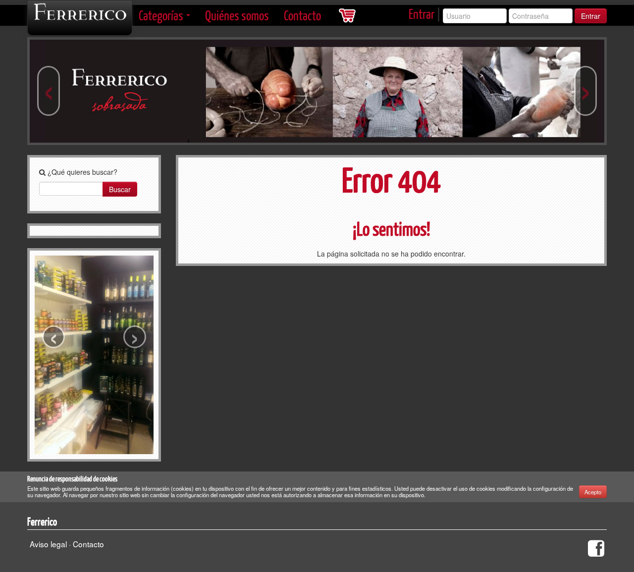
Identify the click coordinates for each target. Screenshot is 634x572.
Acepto (592, 492)
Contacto (302, 15)
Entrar (421, 13)
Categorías (162, 15)
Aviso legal (48, 543)
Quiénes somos (237, 15)
